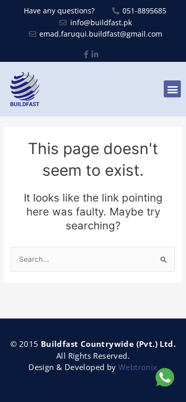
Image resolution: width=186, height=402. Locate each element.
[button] (172, 88)
